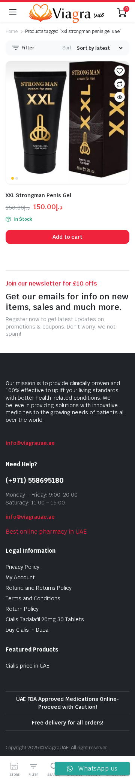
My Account (20, 577)
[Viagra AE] (66, 12)
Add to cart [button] (67, 237)
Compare (119, 84)
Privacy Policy (22, 567)
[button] (119, 70)
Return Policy (22, 608)
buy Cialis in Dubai (28, 629)
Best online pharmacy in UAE (46, 532)
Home (12, 31)
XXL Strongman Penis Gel (38, 195)
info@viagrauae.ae (30, 443)
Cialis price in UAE (28, 665)
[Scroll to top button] (123, 747)
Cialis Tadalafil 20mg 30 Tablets (45, 619)
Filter (27, 48)
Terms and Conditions (33, 598)
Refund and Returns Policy (39, 588)
